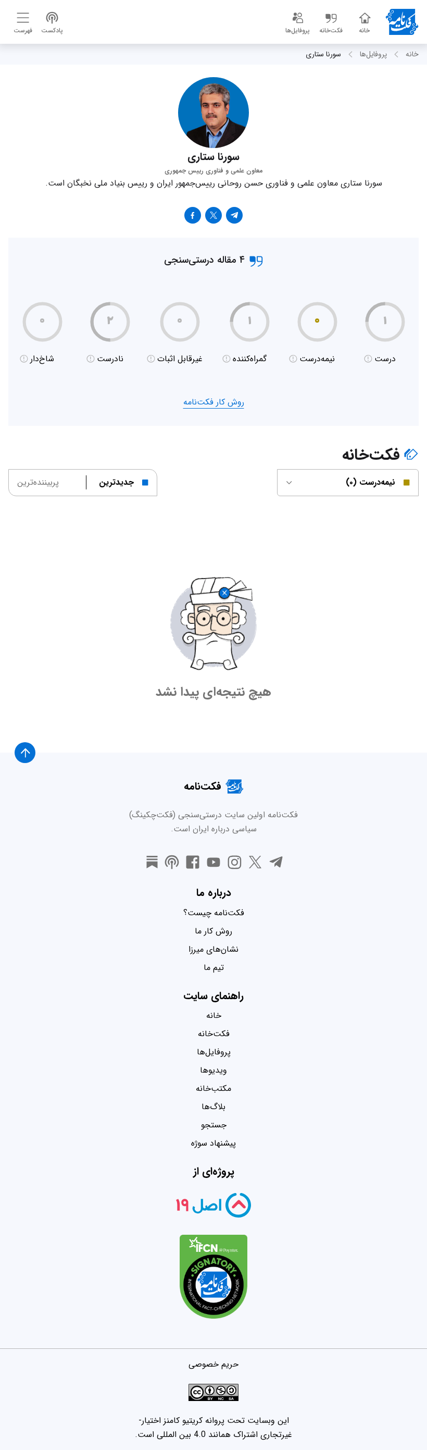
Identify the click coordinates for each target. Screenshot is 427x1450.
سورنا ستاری (323, 54)
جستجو (214, 1125)
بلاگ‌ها (213, 1106)
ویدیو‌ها (213, 1070)
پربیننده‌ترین (38, 482)
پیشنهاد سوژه (213, 1143)
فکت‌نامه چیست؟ (213, 912)
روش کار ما (213, 931)
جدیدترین (116, 482)
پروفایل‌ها (373, 54)
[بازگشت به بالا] (25, 752)
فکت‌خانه (214, 1033)
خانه (412, 54)
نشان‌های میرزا (213, 949)
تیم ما (214, 967)
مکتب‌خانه (213, 1088)
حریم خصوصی (213, 1364)
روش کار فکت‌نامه (213, 402)
